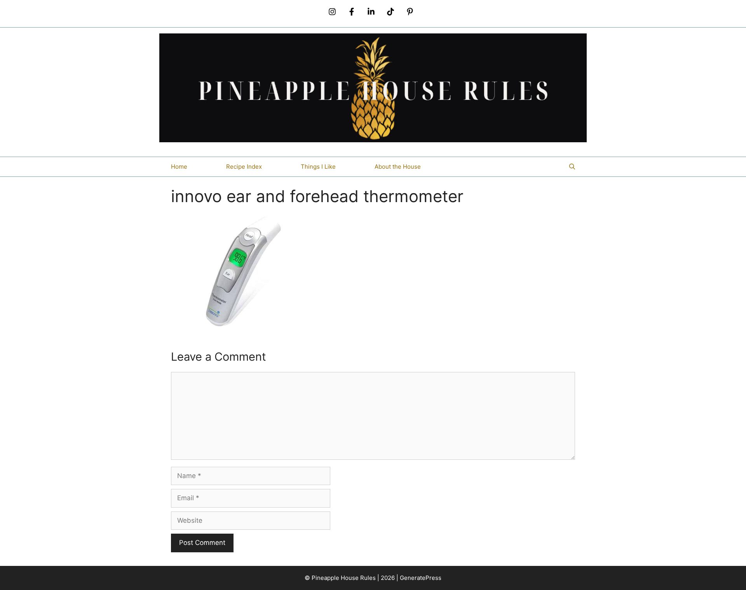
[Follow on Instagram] (332, 11)
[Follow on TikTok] (390, 11)
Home (179, 166)
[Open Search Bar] (572, 166)
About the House (398, 166)
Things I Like (318, 166)
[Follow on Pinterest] (410, 11)
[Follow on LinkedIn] (371, 11)
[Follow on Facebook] (351, 11)
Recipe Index (244, 166)
